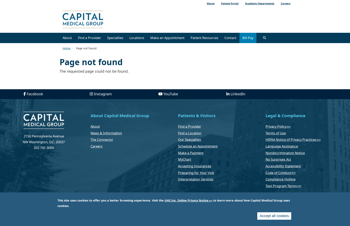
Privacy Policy (276, 126)
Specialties (115, 38)
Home (66, 48)
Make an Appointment (167, 38)
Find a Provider (89, 38)
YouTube (170, 93)
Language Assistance (282, 146)
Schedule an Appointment (198, 146)
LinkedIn (237, 93)
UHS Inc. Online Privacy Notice (186, 200)
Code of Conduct (278, 173)
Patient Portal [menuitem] (230, 3)
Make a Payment (191, 153)
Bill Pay (247, 38)
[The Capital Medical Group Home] (101, 20)
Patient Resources (204, 38)
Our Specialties (189, 139)
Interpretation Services (195, 179)
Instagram (103, 93)
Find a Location (189, 133)
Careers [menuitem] (285, 3)
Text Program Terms (281, 186)
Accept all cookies (274, 216)
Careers (96, 146)
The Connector (102, 139)
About (67, 38)
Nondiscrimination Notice (285, 153)
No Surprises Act (278, 159)
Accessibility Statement (283, 166)
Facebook (35, 93)
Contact (230, 38)
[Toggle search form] (264, 38)
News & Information (106, 133)
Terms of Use (276, 133)
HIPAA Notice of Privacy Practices (291, 139)
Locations (136, 38)
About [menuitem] (210, 3)
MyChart (184, 159)
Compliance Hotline (281, 179)
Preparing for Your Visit (196, 173)
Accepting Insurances (194, 166)
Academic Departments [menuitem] (259, 3)
